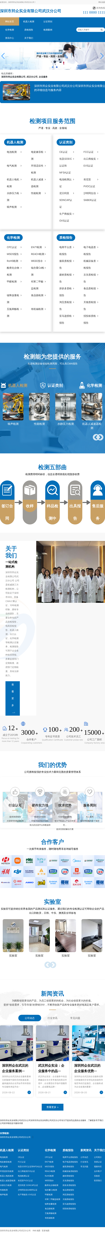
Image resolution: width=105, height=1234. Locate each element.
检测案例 (47, 29)
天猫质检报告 (68, 1199)
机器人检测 (28, 21)
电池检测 (4, 1157)
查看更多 (12, 695)
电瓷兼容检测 (5, 1162)
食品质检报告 (68, 1190)
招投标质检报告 (69, 1208)
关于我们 (28, 38)
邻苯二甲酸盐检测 (52, 1199)
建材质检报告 (68, 1176)
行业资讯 (84, 1162)
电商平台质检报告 (70, 1157)
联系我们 (98, 1180)
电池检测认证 (23, 1176)
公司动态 (84, 1157)
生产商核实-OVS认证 (27, 1194)
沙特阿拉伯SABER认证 (27, 1190)
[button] (3, 56)
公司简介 (98, 1157)
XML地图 (36, 1230)
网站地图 (101, 2)
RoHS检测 (49, 1176)
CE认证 (21, 1157)
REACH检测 (50, 1171)
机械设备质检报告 (70, 1171)
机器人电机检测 (6, 1176)
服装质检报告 (68, 1166)
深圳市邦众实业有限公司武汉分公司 (30, 11)
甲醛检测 (48, 1194)
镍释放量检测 (50, 1204)
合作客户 (98, 1171)
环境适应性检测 (6, 1171)
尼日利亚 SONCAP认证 (28, 1185)
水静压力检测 (5, 1185)
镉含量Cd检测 (51, 1190)
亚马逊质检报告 (69, 1204)
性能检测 (4, 1190)
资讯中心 (9, 38)
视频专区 (98, 1166)
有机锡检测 (49, 1218)
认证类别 (47, 21)
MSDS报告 (49, 1166)
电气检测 (4, 1166)
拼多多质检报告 (69, 1185)
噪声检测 (4, 1194)
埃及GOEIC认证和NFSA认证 (30, 1166)
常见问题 (84, 1166)
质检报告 (28, 29)
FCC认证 (22, 1162)
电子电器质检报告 (70, 1162)
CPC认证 (49, 1157)
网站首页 (9, 21)
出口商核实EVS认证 (26, 1171)
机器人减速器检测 (7, 1180)
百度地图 (45, 1230)
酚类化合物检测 (51, 1185)
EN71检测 (49, 1162)
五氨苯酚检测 (50, 1213)
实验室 (97, 1176)
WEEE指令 (49, 1180)
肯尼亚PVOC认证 (25, 1180)
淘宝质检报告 (68, 1194)
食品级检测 (49, 1208)
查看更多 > (52, 1107)
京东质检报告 (68, 1180)
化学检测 (9, 29)
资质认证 (98, 1162)
